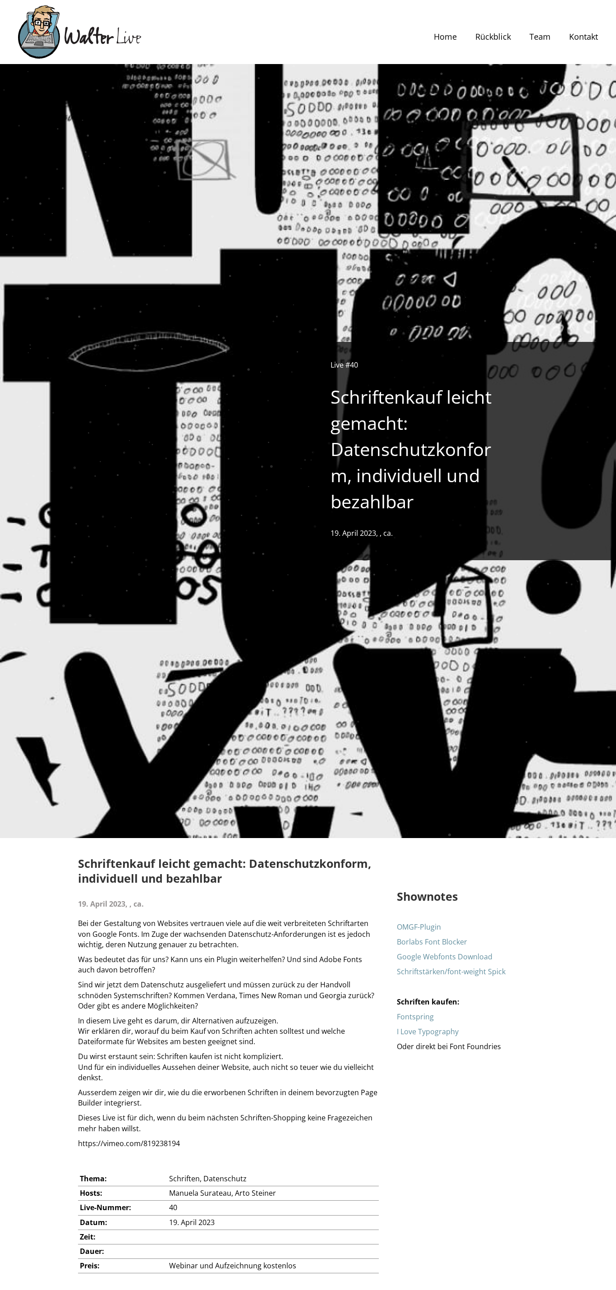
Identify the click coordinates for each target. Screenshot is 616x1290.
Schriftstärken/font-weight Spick (451, 972)
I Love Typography (428, 1032)
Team (540, 36)
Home (445, 36)
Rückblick (493, 36)
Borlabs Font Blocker (432, 942)
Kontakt (583, 36)
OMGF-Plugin (419, 927)
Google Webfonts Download (444, 957)
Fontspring (415, 1017)
